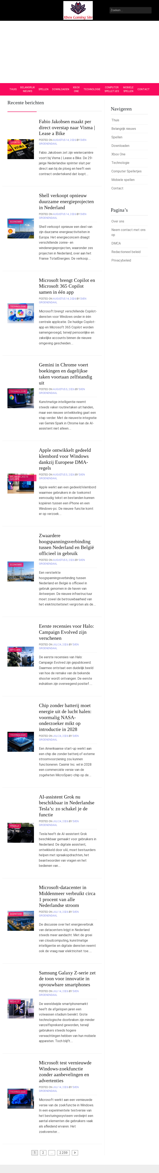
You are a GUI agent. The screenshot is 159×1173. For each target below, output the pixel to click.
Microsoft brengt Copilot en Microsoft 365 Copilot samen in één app (67, 286)
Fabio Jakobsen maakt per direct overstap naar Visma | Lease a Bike (67, 127)
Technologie (91, 89)
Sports (15, 142)
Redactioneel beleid (126, 252)
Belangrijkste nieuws (19, 477)
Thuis (13, 89)
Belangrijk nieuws (27, 89)
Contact (143, 89)
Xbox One (76, 89)
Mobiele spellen (128, 89)
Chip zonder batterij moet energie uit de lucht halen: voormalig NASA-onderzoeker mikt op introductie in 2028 (65, 717)
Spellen (43, 89)
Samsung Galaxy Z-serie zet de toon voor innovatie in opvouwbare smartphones (67, 979)
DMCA (116, 243)
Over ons (117, 221)
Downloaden (60, 89)
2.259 (63, 1153)
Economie (16, 221)
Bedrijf (14, 826)
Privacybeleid (121, 260)
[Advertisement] (79, 52)
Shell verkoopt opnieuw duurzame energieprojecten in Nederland (66, 201)
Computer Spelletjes (112, 89)
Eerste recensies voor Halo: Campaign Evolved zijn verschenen (66, 632)
